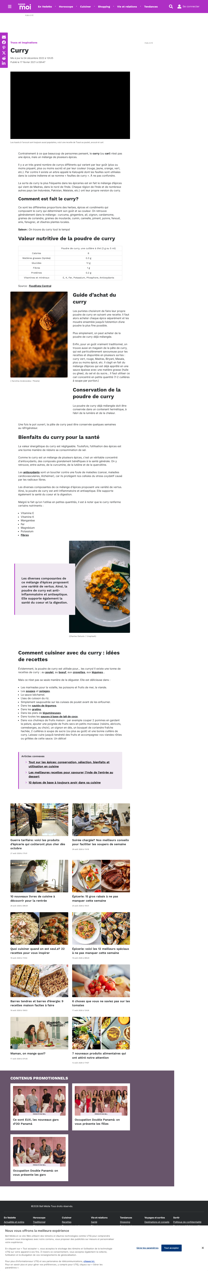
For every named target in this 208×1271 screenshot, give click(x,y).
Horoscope (66, 6)
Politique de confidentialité (187, 1222)
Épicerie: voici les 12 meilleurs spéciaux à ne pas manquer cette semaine (100, 951)
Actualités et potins (14, 1222)
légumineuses (52, 713)
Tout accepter (171, 1248)
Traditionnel (39, 1222)
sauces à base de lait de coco (59, 716)
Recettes (66, 1222)
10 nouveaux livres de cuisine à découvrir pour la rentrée (32, 898)
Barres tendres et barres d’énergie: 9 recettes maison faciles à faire (36, 1003)
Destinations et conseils (156, 1222)
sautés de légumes (44, 705)
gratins (36, 709)
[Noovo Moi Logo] (24, 6)
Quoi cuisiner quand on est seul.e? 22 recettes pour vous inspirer (37, 951)
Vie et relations (127, 6)
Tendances (151, 6)
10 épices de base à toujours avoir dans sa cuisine (65, 782)
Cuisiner (85, 6)
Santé (94, 1222)
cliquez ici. (89, 1261)
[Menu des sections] (9, 6)
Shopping (104, 6)
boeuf (62, 672)
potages (44, 691)
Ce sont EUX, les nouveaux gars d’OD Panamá (36, 1121)
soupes (30, 691)
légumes (97, 672)
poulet (49, 672)
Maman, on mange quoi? (28, 1053)
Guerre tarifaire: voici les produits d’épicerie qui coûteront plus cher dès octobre (37, 844)
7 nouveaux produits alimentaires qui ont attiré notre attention (99, 1055)
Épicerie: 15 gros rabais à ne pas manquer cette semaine (95, 898)
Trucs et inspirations (23, 42)
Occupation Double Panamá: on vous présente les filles (97, 1121)
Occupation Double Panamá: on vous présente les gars (35, 1172)
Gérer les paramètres (147, 1248)
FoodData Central (40, 286)
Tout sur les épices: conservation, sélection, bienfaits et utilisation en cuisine (69, 764)
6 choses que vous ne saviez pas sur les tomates (101, 1003)
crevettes (79, 672)
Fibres (25, 535)
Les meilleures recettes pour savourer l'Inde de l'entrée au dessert (71, 774)
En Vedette (45, 6)
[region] (104, 1248)
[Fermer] (202, 1247)
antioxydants (31, 472)
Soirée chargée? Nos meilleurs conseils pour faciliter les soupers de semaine (100, 842)
